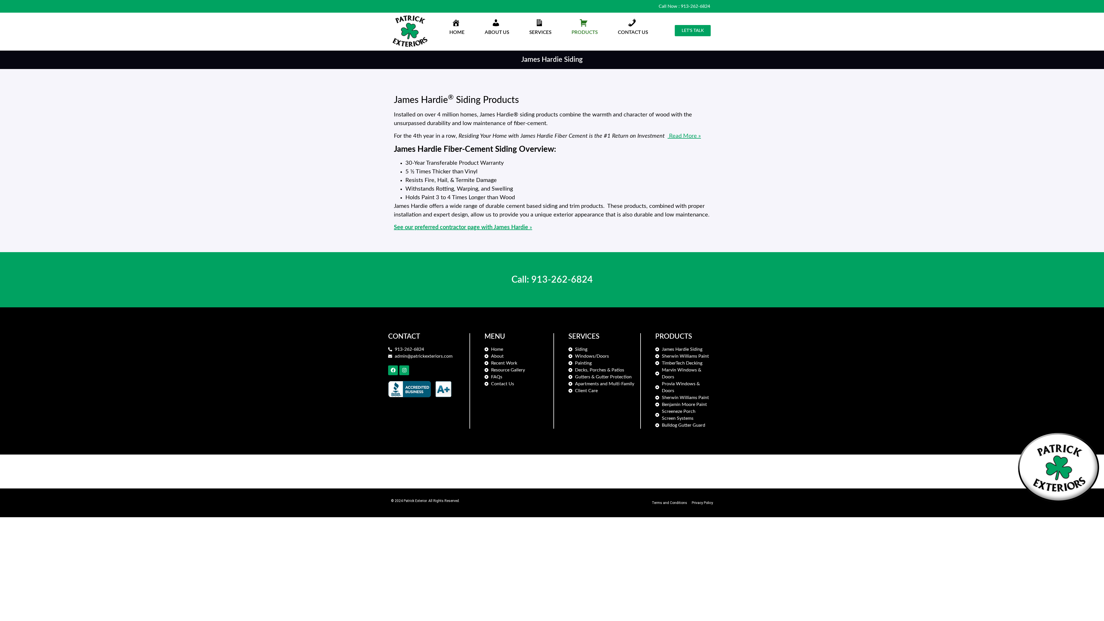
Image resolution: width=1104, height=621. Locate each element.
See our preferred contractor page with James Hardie (462, 227)
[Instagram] (404, 370)
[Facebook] (393, 370)
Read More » (684, 136)
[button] (497, 27)
